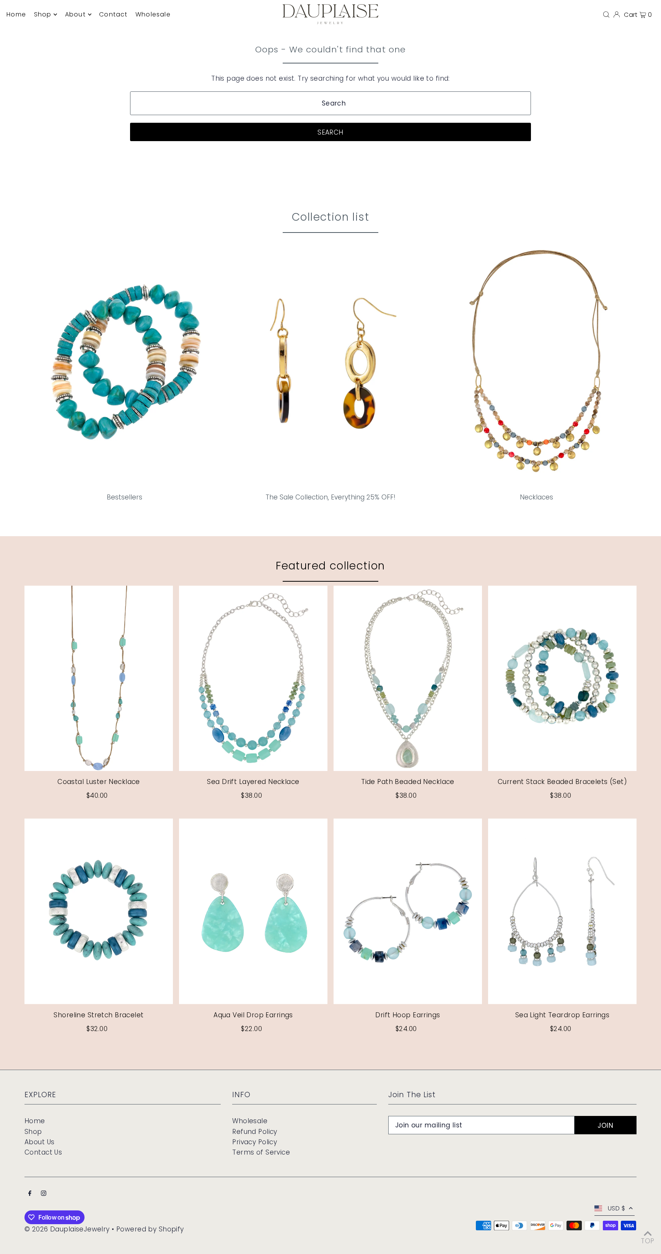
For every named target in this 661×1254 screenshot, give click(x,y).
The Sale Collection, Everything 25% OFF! (330, 497)
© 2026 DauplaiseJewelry (67, 1229)
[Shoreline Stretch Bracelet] (98, 911)
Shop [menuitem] (43, 14)
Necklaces (536, 497)
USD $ (616, 1208)
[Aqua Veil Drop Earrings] (253, 911)
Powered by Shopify (150, 1229)
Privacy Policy (254, 1142)
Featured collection (330, 565)
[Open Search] (606, 14)
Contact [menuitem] (113, 14)
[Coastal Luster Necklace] (98, 678)
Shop (33, 1131)
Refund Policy (254, 1131)
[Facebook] (29, 1194)
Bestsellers (124, 497)
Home (34, 1121)
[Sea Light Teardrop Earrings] (562, 911)
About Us (39, 1142)
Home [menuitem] (16, 14)
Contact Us (43, 1152)
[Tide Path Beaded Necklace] (408, 678)
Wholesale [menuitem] (153, 14)
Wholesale (249, 1121)
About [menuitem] (75, 14)
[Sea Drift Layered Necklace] (253, 678)
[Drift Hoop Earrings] (408, 911)
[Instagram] (43, 1194)
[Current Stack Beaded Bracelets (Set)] (562, 678)
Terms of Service (261, 1152)
